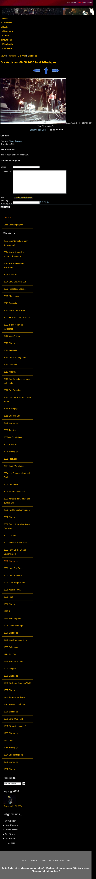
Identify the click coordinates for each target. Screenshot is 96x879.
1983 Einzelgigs (11, 762)
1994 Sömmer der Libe (14, 661)
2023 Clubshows (11, 296)
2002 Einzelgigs (11, 517)
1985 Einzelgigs (11, 733)
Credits (5, 35)
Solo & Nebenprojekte (13, 225)
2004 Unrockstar (11, 484)
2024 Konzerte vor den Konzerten (14, 265)
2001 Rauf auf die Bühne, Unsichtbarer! (15, 552)
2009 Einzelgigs (11, 423)
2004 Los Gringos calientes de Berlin (17, 475)
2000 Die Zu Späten (13, 575)
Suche (5, 27)
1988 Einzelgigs (11, 676)
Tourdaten (7, 23)
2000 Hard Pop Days (13, 568)
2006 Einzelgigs (11, 452)
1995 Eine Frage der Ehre (15, 640)
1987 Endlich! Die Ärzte (14, 705)
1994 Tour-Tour (10, 654)
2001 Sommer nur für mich (15, 543)
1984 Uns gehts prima (13, 755)
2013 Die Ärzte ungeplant (15, 357)
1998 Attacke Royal (12, 590)
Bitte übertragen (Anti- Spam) (6, 200)
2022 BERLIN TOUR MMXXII (17, 318)
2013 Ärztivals (10, 372)
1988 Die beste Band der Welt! (17, 683)
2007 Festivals (10, 444)
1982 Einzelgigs (11, 769)
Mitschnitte (7, 44)
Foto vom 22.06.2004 (13, 806)
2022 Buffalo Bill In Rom (14, 310)
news (43, 860)
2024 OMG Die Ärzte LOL (15, 282)
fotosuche (10, 777)
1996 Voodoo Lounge (13, 626)
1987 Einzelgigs (11, 690)
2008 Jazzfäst (10, 430)
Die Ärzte (8, 218)
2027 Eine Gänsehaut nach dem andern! (16, 243)
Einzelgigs (32, 56)
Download (7, 40)
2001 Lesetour (10, 535)
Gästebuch (7, 31)
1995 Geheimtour (11, 647)
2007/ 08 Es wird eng (13, 437)
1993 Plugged (10, 669)
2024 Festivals (10, 275)
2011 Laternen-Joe (12, 416)
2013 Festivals (10, 365)
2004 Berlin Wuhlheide (14, 466)
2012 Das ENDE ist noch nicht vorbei (17, 399)
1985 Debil (9, 740)
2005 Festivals (10, 459)
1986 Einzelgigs (11, 712)
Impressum (7, 48)
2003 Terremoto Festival (14, 492)
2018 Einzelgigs (11, 343)
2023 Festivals (10, 303)
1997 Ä (7, 611)
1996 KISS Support (12, 618)
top (68, 860)
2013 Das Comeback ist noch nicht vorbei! (17, 381)
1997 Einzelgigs (11, 604)
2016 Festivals (10, 350)
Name (3, 167)
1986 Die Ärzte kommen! (15, 726)
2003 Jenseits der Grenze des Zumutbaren (17, 501)
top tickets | (72, 3)
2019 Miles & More (12, 336)
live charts (87, 3)
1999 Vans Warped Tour (14, 583)
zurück (25, 860)
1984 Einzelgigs (11, 748)
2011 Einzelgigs (11, 409)
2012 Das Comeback (13, 390)
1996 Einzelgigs (11, 633)
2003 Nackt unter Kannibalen (17, 510)
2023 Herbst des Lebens (15, 289)
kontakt (34, 860)
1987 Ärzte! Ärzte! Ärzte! (14, 697)
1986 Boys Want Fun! (13, 719)
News (5, 18)
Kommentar (5, 172)
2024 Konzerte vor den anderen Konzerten (14, 254)
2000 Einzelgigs (11, 561)
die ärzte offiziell (56, 860)
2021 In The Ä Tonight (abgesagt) (13, 327)
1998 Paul (8, 597)
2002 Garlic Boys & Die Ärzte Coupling (17, 526)
